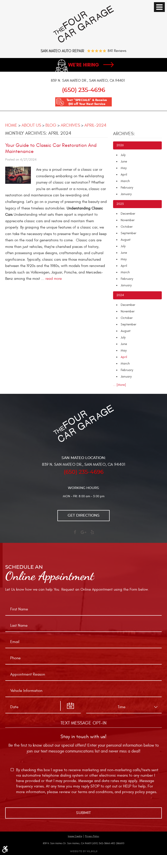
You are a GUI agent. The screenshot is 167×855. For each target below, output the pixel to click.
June (124, 161)
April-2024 (95, 125)
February (127, 187)
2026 (120, 145)
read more (53, 279)
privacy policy (133, 792)
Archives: (124, 133)
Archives (70, 125)
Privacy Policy (92, 836)
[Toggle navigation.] (159, 7)
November (128, 220)
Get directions (84, 515)
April (124, 174)
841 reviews (117, 51)
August (125, 240)
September (128, 233)
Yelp (92, 534)
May (124, 168)
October (127, 227)
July (123, 155)
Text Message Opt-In (83, 723)
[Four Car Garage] (83, 41)
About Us (31, 125)
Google (83, 534)
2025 (120, 204)
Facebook (74, 534)
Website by (83, 851)
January (126, 194)
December (128, 213)
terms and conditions (95, 792)
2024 (120, 295)
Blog (50, 125)
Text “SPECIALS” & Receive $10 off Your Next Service (87, 102)
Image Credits (75, 836)
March (125, 181)
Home (11, 125)
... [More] (119, 385)
